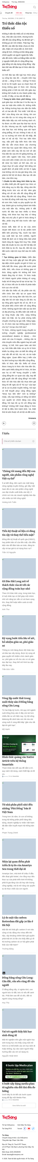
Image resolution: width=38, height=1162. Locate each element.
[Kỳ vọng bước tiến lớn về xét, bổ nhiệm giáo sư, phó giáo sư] (19, 625)
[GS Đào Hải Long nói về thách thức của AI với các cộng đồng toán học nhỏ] (19, 568)
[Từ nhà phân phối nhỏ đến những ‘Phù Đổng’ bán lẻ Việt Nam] (19, 792)
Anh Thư (6, 609)
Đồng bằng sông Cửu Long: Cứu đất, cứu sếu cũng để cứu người (18, 981)
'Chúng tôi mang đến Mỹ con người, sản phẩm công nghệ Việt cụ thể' (18, 475)
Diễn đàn (19, 13)
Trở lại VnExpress (8, 1125)
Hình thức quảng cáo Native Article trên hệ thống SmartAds (18, 761)
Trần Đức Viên (8, 669)
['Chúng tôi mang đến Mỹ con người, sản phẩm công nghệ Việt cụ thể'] (19, 458)
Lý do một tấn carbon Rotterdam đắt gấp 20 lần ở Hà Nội (17, 921)
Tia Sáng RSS (7, 1128)
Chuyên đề (9, 13)
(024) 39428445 (15, 1152)
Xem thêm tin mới (19, 1106)
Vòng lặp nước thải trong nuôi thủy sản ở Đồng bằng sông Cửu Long (17, 702)
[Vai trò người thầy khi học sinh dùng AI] (19, 1018)
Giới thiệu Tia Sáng (24, 1125)
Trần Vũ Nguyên (9, 552)
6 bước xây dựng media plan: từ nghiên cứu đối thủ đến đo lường (18, 1087)
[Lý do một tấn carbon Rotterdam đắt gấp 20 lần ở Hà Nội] (19, 905)
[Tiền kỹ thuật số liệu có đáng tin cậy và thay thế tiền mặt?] (19, 518)
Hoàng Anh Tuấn (9, 502)
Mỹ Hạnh (6, 729)
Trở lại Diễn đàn (4, 423)
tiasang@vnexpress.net (15, 1154)
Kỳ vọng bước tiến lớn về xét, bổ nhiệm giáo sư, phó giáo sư (18, 642)
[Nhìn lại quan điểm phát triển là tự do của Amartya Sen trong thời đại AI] (19, 849)
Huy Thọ (5, 1003)
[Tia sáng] (9, 7)
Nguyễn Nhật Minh (10, 1056)
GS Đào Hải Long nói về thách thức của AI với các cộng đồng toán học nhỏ (16, 585)
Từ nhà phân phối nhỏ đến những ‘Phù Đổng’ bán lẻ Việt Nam (17, 808)
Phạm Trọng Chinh (10, 833)
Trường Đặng (8, 949)
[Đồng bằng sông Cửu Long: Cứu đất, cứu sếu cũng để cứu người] (19, 965)
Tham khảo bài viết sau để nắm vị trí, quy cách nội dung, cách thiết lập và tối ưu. (18, 771)
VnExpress (5, 2)
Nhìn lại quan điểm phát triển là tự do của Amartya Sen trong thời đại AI (17, 865)
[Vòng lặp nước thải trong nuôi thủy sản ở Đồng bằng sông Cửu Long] (19, 685)
